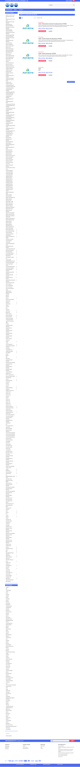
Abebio (7, 630)
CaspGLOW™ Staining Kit (10, 321)
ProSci (7, 593)
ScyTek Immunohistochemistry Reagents (9, 246)
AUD (27, 0)
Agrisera (7, 641)
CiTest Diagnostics (9, 663)
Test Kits (7, 568)
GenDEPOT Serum (8, 82)
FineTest (7, 600)
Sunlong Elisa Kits (8, 565)
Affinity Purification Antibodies (9, 293)
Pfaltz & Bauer (8, 617)
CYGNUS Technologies (9, 351)
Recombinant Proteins (9, 548)
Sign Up (70, 0)
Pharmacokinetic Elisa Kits (10, 282)
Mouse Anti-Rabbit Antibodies (9, 496)
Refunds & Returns (46, 764)
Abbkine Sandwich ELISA (10, 226)
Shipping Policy (33, 764)
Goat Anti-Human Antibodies (10, 434)
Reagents (7, 547)
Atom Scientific (8, 679)
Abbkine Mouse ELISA (9, 208)
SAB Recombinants (9, 556)
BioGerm (7, 722)
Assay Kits (7, 309)
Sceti (6, 639)
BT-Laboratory (8, 603)
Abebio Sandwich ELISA (9, 229)
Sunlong (7, 633)
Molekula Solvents (9, 154)
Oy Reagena (8, 692)
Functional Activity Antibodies (9, 418)
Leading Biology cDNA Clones (10, 86)
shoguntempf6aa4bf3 (9, 174)
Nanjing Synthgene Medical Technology (10, 698)
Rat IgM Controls (8, 545)
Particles (7, 512)
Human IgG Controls (9, 447)
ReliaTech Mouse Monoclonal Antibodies (10, 281)
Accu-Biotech (8, 700)
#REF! (39, 69)
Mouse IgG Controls (9, 499)
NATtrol (7, 502)
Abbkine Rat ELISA (9, 221)
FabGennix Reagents (9, 410)
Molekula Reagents (9, 152)
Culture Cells (8, 348)
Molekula (7, 636)
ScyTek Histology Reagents (10, 243)
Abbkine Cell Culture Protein (10, 15)
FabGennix (7, 631)
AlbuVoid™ (7, 296)
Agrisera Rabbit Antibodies (10, 55)
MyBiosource (8, 709)
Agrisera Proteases (9, 52)
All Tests (7, 298)
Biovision (7, 621)
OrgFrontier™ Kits (8, 508)
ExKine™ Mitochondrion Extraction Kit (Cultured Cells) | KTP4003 (52, 24)
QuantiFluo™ (8, 523)
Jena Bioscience (8, 637)
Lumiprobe (7, 657)
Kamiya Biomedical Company (10, 651)
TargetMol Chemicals (9, 707)
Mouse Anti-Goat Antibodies (10, 491)
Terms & (20, 764)
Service (7, 169)
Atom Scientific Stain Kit (10, 62)
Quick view (28, 32)
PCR (6, 513)
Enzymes (7, 386)
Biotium (7, 597)
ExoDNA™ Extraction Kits (10, 390)
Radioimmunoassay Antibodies (9, 542)
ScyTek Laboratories (9, 659)
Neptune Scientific (9, 710)
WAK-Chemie (8, 713)
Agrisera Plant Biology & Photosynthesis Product (9, 51)
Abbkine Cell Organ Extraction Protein (9, 195)
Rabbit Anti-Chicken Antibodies (9, 529)
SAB (6, 588)
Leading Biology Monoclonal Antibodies (10, 106)
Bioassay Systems (9, 673)
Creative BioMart (8, 644)
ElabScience (8, 610)
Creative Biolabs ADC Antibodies (9, 270)
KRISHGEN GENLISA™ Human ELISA (10, 477)
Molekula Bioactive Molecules (9, 140)
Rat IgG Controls (8, 544)
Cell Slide (7, 323)
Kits (6, 474)
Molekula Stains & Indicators (10, 155)
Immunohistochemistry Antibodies (9, 462)
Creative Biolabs (8, 590)
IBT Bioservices (8, 676)
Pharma (7, 518)
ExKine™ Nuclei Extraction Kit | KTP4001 (47, 53)
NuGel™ (7, 506)
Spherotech (7, 660)
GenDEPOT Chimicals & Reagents (9, 73)
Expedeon (7, 674)
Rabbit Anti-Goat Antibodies (10, 533)
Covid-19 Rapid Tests (9, 344)
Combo (7, 342)
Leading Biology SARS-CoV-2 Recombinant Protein (10, 131)
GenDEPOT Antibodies (9, 68)
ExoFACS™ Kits (8, 392)
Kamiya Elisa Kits (8, 473)
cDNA (7, 322)
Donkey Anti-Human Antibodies (9, 365)
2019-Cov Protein (8, 284)
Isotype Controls (8, 467)
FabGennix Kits (8, 409)
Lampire (7, 653)
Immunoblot (8, 454)
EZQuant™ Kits (8, 403)
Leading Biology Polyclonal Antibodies (10, 113)
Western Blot (8, 578)
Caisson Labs (8, 666)
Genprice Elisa (8, 690)
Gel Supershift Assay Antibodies (9, 421)
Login (67, 0)
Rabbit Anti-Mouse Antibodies (9, 538)
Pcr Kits (7, 515)
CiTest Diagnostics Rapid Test (10, 258)
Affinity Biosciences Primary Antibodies (10, 33)
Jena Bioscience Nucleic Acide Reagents (9, 234)
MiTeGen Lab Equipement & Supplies (10, 237)
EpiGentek (7, 601)
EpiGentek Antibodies (9, 387)
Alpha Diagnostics (9, 634)
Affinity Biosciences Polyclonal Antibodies (9, 30)
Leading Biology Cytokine (10, 88)
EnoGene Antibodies (9, 380)
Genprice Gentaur (8, 686)
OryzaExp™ (7, 509)
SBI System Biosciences (9, 646)
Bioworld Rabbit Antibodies (10, 231)
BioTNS (7, 716)
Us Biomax (7, 649)
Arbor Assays (8, 664)
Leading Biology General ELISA (9, 99)
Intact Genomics (8, 693)
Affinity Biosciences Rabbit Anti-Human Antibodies (10, 36)
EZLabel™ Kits (8, 402)
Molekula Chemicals (9, 149)
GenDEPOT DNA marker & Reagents (10, 76)
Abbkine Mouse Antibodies (10, 207)
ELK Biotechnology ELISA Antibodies (10, 273)
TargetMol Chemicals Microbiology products (9, 185)
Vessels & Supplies (9, 575)
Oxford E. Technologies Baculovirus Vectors (9, 160)
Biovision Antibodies (9, 315)
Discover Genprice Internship (62, 755)
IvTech (7, 687)
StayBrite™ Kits (8, 562)
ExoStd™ (7, 397)
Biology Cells (8, 312)
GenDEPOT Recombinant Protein (10, 80)
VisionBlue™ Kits (8, 577)
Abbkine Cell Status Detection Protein (9, 199)
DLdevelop (7, 608)
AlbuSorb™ (7, 295)
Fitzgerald (7, 594)
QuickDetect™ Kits (9, 526)
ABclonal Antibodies (9, 251)
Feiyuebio (7, 596)
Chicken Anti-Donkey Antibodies (9, 326)
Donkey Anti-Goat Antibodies (10, 362)
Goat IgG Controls (9, 438)
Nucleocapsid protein (9, 505)
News (15, 9)
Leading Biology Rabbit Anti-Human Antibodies (10, 116)
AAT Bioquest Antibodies (10, 250)
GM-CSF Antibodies (9, 428)
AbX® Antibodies (8, 291)
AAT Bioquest (8, 604)
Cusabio (7, 591)
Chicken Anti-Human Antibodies (9, 331)
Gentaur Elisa (8, 427)
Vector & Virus (8, 574)
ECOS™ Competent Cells (10, 374)
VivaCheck (7, 714)
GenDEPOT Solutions (9, 83)
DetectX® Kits (8, 352)
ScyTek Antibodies (9, 240)
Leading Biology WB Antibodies (9, 135)
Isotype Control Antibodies (10, 466)
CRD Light (7, 704)
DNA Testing (8, 358)
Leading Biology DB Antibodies (9, 90)
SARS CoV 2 (8, 558)
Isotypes (7, 469)
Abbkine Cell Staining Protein (10, 197)
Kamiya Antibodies (9, 472)
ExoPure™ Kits (8, 393)
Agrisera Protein (8, 54)
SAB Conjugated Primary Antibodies (9, 553)
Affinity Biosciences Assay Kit (10, 17)
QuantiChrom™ (8, 522)
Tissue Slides (8, 569)
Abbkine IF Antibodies (9, 204)
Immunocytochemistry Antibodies (9, 456)
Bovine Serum (60, 756)
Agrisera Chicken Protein (10, 45)
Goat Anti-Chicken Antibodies (9, 431)
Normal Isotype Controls (10, 503)
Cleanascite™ (8, 340)
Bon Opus (7, 643)
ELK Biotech (8, 682)
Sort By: (35, 17)
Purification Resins (9, 520)
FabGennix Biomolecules (10, 407)
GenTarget (7, 640)
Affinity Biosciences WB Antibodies (9, 41)
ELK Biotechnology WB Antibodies (9, 275)
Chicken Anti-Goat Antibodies (9, 329)
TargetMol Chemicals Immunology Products (9, 182)
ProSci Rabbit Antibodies (10, 253)
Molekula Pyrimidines (9, 151)
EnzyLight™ (7, 384)
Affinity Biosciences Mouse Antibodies (10, 28)
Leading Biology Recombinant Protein (10, 126)
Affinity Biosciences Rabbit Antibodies (10, 38)
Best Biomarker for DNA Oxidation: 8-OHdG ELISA (65, 749)
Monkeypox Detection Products (9, 278)
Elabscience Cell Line (9, 64)
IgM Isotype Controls (9, 452)
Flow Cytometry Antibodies (10, 414)
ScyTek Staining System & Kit (10, 248)
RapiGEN (7, 701)
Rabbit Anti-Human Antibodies (9, 535)
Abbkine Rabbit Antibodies (10, 219)
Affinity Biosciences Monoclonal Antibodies (9, 25)
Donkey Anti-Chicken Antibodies (9, 360)
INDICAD (7, 719)
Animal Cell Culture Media (10, 299)
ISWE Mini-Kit (8, 470)
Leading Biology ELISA (9, 94)
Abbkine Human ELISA (9, 203)
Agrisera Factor (8, 47)
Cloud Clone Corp (8, 611)
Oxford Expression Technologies (11, 684)
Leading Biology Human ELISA (9, 102)
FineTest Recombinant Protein (9, 264)
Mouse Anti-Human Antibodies (9, 493)
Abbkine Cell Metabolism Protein (10, 193)
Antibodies (7, 302)
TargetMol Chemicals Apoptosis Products (9, 177)
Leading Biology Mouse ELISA (10, 108)
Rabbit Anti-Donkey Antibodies (9, 531)
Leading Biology (8, 607)
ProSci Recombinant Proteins (10, 167)
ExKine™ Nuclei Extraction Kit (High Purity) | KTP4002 (50, 38)
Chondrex (7, 669)
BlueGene (7, 626)
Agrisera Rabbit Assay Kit (10, 57)
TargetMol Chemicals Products (9, 190)
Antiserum (7, 306)
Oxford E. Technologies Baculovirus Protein (9, 158)
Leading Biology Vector (9, 133)
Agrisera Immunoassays (9, 48)
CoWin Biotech (8, 717)
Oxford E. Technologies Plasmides (9, 166)
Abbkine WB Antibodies (9, 228)
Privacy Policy (60, 764)
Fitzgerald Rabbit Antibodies (10, 266)
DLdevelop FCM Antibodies (10, 262)
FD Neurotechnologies (9, 680)
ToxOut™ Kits (8, 571)
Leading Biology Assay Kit (10, 85)
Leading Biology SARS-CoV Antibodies (10, 129)
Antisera (7, 305)
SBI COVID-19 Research (9, 559)
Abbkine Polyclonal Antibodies (9, 211)
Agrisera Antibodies (9, 43)
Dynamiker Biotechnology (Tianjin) (11, 726)
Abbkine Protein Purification (10, 218)
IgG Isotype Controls (9, 451)
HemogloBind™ (8, 441)
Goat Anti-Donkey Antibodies (10, 432)
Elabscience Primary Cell (9, 65)
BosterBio (7, 613)
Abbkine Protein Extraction (10, 214)
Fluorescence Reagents (9, 416)
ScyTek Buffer (8, 242)
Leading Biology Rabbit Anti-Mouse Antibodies (10, 118)
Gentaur (7, 656)
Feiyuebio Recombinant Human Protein (9, 413)
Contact (21, 9)
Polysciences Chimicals (9, 239)
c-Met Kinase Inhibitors (9, 319)
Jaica (7, 683)
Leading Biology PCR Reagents (9, 110)
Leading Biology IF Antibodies (10, 104)
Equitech (7, 672)
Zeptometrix (8, 667)
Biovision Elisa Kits (9, 316)
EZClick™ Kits (8, 400)
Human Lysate (8, 448)
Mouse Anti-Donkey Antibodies (9, 489)
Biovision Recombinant (9, 318)
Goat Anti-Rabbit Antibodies (10, 437)
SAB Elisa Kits (8, 555)
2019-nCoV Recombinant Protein (10, 289)
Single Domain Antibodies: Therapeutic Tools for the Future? (66, 748)
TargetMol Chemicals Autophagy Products (9, 179)
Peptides (7, 516)
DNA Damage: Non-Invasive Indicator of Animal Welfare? (65, 751)
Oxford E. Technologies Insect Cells (9, 163)
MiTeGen (7, 647)
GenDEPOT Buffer (8, 71)
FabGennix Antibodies (9, 406)
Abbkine (7, 627)
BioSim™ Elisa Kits (9, 313)
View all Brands (8, 729)
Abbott (7, 695)
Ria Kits (7, 550)
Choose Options (42, 31)
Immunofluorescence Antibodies (9, 459)
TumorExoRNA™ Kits (9, 572)
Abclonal (7, 616)
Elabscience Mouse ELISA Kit (10, 376)
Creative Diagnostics (9, 623)
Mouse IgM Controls (9, 500)
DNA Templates (8, 581)
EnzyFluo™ (7, 383)
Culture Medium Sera (9, 349)
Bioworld (7, 614)
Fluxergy (7, 703)
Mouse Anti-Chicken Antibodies (9, 485)
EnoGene (7, 587)
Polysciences (8, 727)
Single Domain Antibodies (10, 268)
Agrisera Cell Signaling (9, 44)
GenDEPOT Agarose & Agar (10, 67)
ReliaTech (7, 650)
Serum (7, 561)
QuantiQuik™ (8, 525)
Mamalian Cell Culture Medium (9, 481)
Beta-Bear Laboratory (9, 724)
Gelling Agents (8, 422)
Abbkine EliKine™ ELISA (9, 201)
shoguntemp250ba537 (9, 170)
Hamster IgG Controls (9, 439)
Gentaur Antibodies (9, 232)
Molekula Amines (8, 137)
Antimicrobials (8, 303)
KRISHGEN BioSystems (9, 620)
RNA (6, 551)
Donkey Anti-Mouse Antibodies (9, 367)
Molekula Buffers (8, 143)
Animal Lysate (8, 300)
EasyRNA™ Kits (8, 373)
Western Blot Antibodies (9, 579)
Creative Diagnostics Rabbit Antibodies (10, 346)
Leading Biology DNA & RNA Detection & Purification (10, 93)
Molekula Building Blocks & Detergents (10, 145)
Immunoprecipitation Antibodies (9, 464)
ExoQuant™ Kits (8, 394)
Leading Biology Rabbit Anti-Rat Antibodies (10, 121)
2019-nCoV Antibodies (9, 285)
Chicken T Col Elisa (9, 338)
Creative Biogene (8, 720)
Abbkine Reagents (9, 222)
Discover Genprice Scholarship (62, 754)
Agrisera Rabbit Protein (9, 58)
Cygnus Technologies (9, 670)
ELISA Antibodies (8, 377)
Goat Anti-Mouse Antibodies (10, 435)
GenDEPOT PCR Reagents (10, 78)
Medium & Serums (9, 483)
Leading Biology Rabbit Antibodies (9, 123)
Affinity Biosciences (9, 618)
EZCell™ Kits (8, 399)
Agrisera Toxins (8, 60)
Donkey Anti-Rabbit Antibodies (9, 370)
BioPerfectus (8, 723)
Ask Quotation (9, 9)
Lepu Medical (8, 696)
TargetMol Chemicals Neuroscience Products (9, 187)
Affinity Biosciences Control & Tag (10, 20)
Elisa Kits (7, 379)
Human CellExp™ (8, 444)
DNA (6, 357)
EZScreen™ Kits (8, 404)
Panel (7, 510)
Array (6, 308)
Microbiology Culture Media (10, 487)
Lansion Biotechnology (9, 706)
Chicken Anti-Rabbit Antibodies (9, 336)
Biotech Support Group (9, 677)
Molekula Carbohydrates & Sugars (10, 148)
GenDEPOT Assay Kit (9, 70)
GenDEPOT (7, 654)
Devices (7, 354)
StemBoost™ (8, 564)
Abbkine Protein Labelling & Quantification (10, 216)
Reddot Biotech (8, 629)
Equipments (8, 389)
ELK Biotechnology (9, 606)
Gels (6, 424)
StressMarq (7, 598)
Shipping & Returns (25, 748)
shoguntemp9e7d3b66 (9, 173)
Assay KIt (7, 61)
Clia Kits (7, 341)
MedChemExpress (9, 624)
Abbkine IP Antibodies (9, 205)
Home (20, 12)
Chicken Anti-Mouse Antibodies (9, 334)
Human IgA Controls (9, 445)
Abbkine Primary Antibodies (10, 212)
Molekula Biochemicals (9, 141)
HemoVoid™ (8, 442)
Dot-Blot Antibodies (9, 371)
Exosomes (7, 396)
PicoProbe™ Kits (8, 519)
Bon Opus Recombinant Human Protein (9, 255)
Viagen (7, 689)
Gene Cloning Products (9, 425)
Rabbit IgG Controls (9, 540)
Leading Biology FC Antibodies (9, 97)
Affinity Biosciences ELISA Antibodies (10, 22)
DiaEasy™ (7, 355)
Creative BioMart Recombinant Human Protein (10, 260)
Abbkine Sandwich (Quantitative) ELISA (9, 225)
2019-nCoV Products (9, 287)
